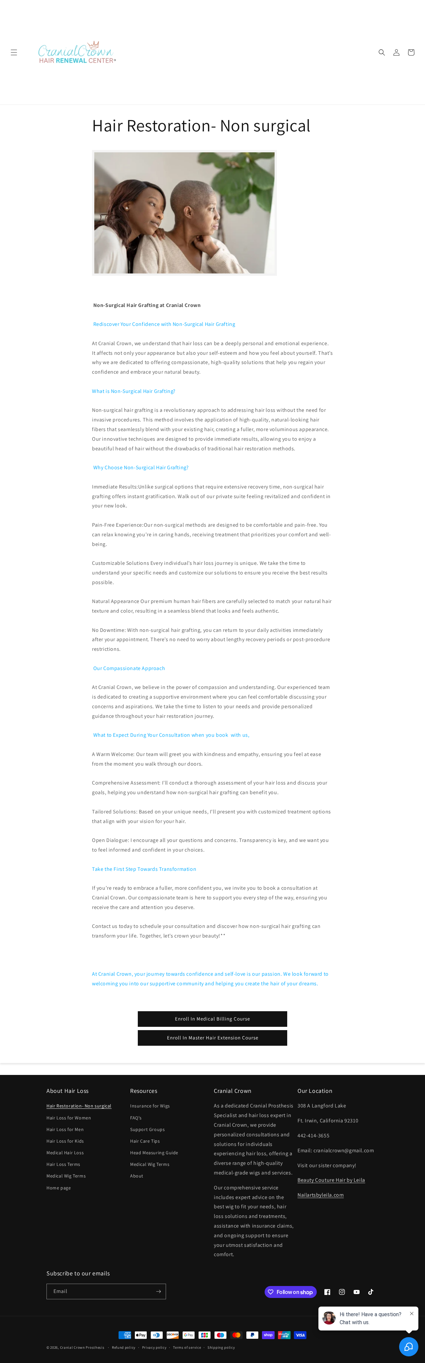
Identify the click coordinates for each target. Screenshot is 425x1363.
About (136, 1176)
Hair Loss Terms (63, 1164)
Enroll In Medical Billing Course (212, 1019)
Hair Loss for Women (68, 1118)
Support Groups (147, 1129)
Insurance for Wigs (150, 1106)
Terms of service (187, 1347)
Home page (58, 1188)
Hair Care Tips (145, 1141)
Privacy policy (154, 1347)
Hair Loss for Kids (65, 1141)
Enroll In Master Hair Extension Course (212, 1037)
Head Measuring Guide (154, 1153)
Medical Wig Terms (66, 1176)
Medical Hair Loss (65, 1153)
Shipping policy (221, 1347)
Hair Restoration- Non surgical (79, 1106)
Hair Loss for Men (65, 1129)
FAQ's (136, 1118)
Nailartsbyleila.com (321, 1194)
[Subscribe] (158, 1291)
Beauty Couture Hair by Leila (331, 1179)
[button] (14, 52)
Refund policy (123, 1347)
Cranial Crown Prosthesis (82, 1347)
